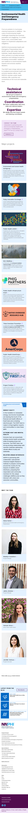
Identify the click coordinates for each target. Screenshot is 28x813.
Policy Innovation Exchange (12, 199)
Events (3, 778)
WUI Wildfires (7, 261)
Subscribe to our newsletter (6, 797)
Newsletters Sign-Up (6, 787)
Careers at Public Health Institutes (8, 756)
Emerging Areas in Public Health (8, 770)
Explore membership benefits (6, 799)
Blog (2, 777)
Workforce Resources (5, 761)
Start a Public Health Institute (7, 749)
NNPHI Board (4, 783)
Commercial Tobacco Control (7, 734)
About (3, 775)
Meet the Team (5, 782)
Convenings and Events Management (9, 736)
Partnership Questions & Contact (8, 772)
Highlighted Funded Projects (7, 768)
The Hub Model (5, 754)
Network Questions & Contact (7, 758)
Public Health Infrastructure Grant (8, 743)
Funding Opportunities (6, 780)
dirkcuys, (9, 675)
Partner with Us (4, 765)
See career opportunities (5, 801)
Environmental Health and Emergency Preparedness (12, 739)
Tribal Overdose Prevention (12, 323)
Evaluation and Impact (6, 741)
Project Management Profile (7, 766)
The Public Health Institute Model (8, 753)
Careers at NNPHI (5, 785)
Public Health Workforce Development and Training (12, 744)
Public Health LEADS (10, 229)
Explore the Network (5, 748)
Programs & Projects (14, 5)
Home (3, 5)
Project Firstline (8, 385)
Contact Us (4, 789)
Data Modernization (5, 737)
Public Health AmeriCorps (11, 354)
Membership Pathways (6, 751)
